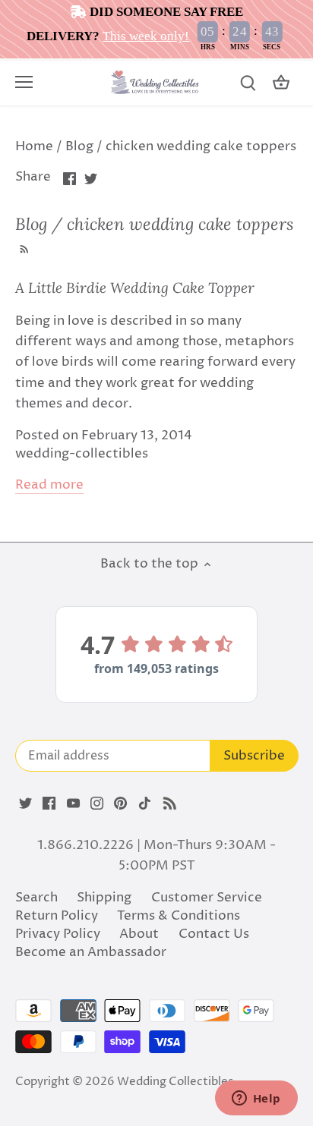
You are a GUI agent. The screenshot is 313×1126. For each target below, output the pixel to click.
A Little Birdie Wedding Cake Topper (135, 287)
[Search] (247, 83)
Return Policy (56, 916)
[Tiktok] (144, 803)
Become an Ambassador (90, 952)
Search (36, 898)
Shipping (104, 898)
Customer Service (206, 898)
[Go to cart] (281, 83)
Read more (49, 485)
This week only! (146, 36)
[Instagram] (96, 803)
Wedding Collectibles (175, 1082)
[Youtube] (73, 803)
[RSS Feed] (22, 247)
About (139, 934)
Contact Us (214, 934)
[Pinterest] (120, 803)
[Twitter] (25, 803)
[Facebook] (49, 803)
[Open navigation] (24, 82)
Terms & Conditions (178, 916)
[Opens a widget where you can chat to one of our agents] (256, 1099)
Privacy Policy (57, 934)
